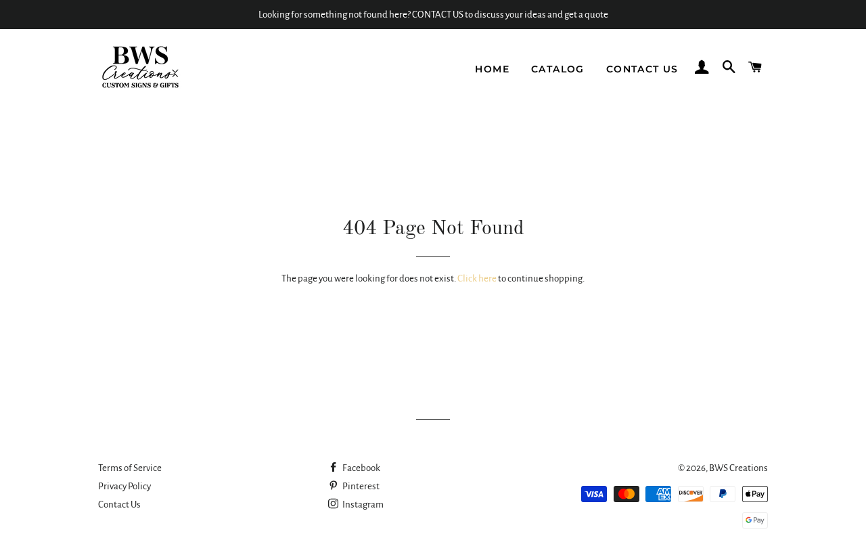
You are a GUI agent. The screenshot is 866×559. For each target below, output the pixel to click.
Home (492, 69)
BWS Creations (738, 468)
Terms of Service (130, 468)
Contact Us (642, 69)
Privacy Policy (124, 486)
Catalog (558, 69)
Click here (477, 278)
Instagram (362, 504)
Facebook (360, 468)
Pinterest (360, 486)
